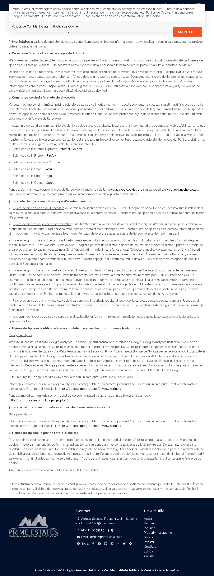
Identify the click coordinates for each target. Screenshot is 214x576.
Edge (48, 175)
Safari (48, 169)
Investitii (149, 542)
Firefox (51, 155)
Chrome (54, 162)
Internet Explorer (71, 149)
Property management (159, 532)
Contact (149, 556)
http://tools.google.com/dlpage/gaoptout (38, 400)
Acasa (148, 518)
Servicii (148, 537)
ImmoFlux (173, 570)
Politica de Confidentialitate (30, 26)
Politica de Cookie (65, 26)
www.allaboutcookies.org (125, 189)
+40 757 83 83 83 (101, 530)
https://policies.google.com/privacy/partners (90, 388)
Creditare (150, 546)
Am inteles (187, 32)
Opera (50, 182)
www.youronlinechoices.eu (180, 189)
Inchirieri (149, 528)
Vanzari (149, 523)
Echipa (148, 551)
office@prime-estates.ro (106, 537)
